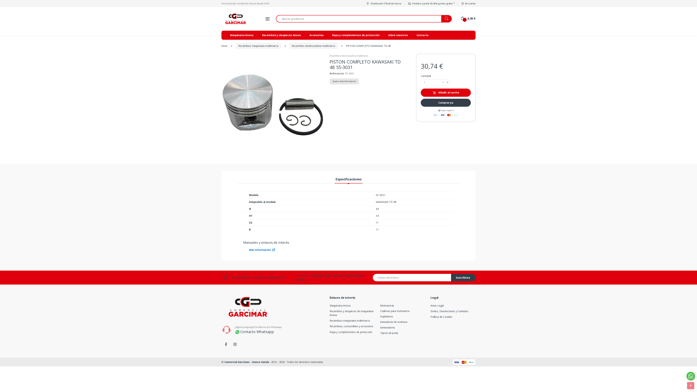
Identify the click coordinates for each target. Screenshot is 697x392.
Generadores (387, 327)
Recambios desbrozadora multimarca (349, 55)
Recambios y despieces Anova (281, 35)
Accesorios (316, 35)
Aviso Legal (437, 305)
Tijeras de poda (389, 333)
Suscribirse (463, 277)
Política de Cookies (441, 316)
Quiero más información (344, 81)
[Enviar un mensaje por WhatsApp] (690, 376)
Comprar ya (445, 102)
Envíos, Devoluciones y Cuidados (449, 311)
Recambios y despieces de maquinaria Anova (352, 313)
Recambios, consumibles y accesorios (351, 326)
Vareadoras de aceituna (393, 322)
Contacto (423, 35)
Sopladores (386, 316)
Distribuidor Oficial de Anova (385, 3)
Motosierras (387, 305)
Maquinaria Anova (241, 35)
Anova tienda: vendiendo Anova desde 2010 (245, 3)
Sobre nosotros (398, 35)
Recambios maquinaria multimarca (350, 320)
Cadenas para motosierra (394, 311)
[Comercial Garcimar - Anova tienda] (235, 19)
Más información (260, 250)
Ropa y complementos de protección (355, 35)
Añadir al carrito (448, 92)
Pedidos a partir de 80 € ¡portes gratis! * (433, 3)
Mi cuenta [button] (470, 3)
